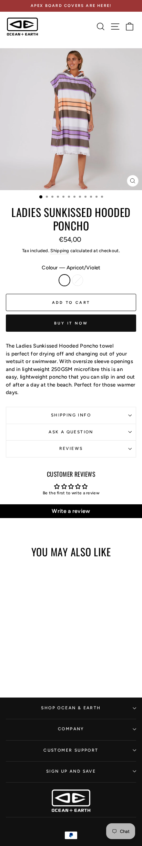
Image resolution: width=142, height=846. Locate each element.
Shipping (59, 250)
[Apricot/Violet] (26, 653)
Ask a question (71, 432)
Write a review (71, 511)
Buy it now (71, 323)
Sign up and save (71, 771)
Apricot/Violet (64, 280)
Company (71, 728)
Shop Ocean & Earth (71, 707)
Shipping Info (71, 415)
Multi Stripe (77, 280)
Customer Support (70, 750)
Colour (71, 268)
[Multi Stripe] (34, 653)
